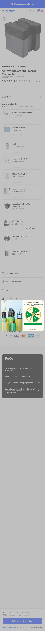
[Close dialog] (42, 301)
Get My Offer (33, 323)
